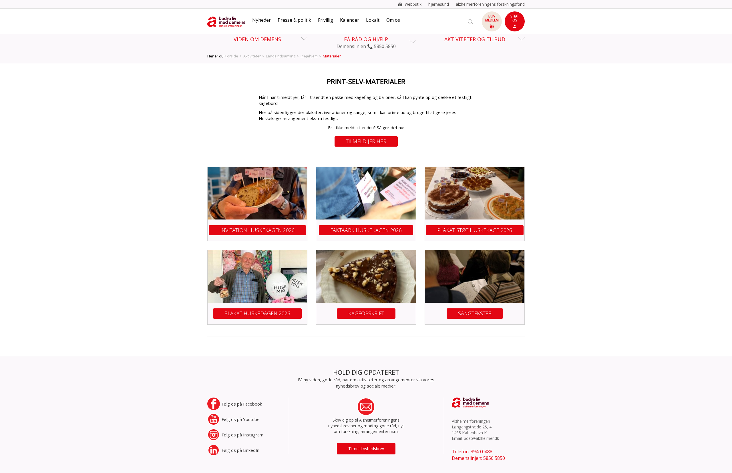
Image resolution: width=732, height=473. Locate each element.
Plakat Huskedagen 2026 (257, 313)
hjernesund (438, 4)
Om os (393, 20)
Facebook (242, 404)
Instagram (242, 435)
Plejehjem (309, 56)
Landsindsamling (280, 56)
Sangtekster (475, 313)
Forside (231, 56)
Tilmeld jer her (366, 141)
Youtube (241, 419)
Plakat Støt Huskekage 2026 (474, 230)
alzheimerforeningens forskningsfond (490, 4)
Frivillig (325, 20)
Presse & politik (294, 20)
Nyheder (261, 20)
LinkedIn (240, 450)
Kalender (349, 20)
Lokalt (372, 20)
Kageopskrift (366, 313)
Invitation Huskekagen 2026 (257, 230)
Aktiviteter (252, 56)
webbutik (413, 4)
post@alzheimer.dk (481, 438)
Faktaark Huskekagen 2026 (366, 230)
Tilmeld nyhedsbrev (366, 448)
